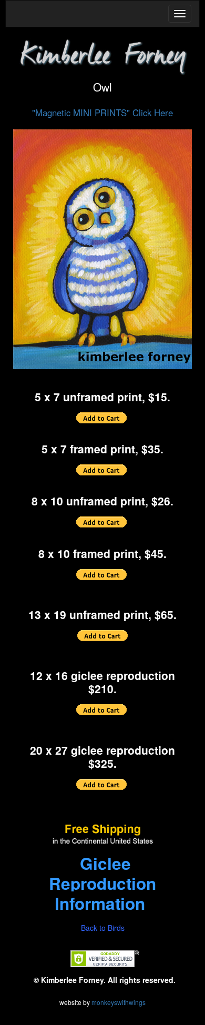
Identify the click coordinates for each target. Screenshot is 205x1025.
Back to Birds (103, 927)
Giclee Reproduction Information (102, 883)
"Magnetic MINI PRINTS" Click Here (102, 112)
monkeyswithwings (118, 1002)
